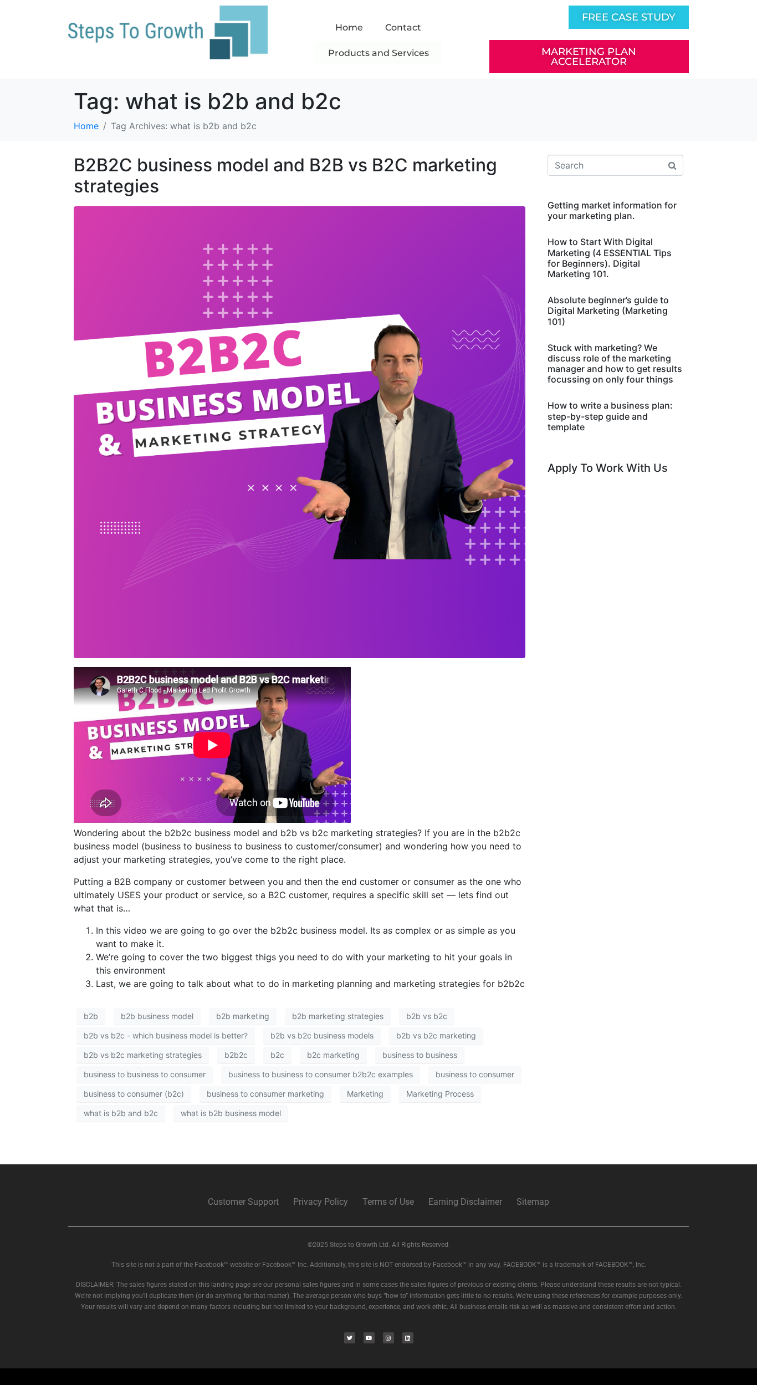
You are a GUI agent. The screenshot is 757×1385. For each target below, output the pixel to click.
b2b (91, 1016)
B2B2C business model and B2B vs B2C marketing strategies (285, 175)
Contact (403, 27)
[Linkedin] (407, 1337)
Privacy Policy (320, 1201)
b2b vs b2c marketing (436, 1035)
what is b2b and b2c (121, 1113)
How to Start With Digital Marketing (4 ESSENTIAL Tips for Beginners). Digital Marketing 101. (610, 257)
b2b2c (236, 1055)
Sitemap (532, 1201)
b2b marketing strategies (337, 1016)
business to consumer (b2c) (134, 1093)
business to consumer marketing (265, 1093)
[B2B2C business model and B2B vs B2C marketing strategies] (299, 431)
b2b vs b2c (426, 1016)
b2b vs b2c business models (322, 1035)
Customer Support (243, 1201)
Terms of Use (388, 1201)
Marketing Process (440, 1093)
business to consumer (475, 1074)
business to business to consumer (145, 1074)
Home (349, 27)
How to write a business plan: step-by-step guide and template (610, 416)
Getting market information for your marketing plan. (612, 210)
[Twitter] (349, 1337)
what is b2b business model (231, 1113)
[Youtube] (369, 1337)
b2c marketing (333, 1055)
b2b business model (157, 1016)
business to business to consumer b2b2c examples (320, 1074)
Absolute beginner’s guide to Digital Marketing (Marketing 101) (608, 310)
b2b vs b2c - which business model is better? (166, 1035)
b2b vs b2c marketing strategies (143, 1055)
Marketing (365, 1093)
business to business (419, 1055)
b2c (277, 1055)
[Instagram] (388, 1337)
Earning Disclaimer (465, 1201)
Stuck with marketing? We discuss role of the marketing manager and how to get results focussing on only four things (615, 363)
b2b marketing (242, 1016)
